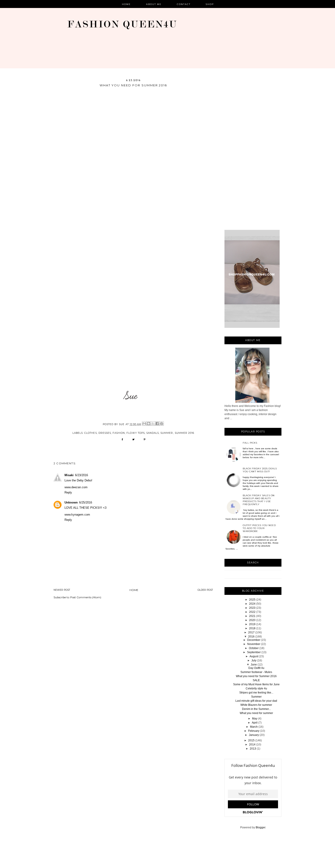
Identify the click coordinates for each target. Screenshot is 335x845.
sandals (152, 432)
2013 (253, 748)
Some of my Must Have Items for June (256, 684)
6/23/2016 (81, 475)
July (253, 660)
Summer (256, 696)
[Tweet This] (133, 440)
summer (166, 432)
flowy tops (135, 432)
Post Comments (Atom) (85, 597)
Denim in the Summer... (256, 709)
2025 (252, 599)
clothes (90, 432)
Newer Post (62, 589)
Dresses (104, 432)
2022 (252, 612)
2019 (252, 624)
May (254, 718)
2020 (252, 620)
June (254, 664)
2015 (251, 740)
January (254, 735)
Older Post (205, 589)
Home (126, 4)
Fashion (119, 432)
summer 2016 (184, 432)
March (254, 726)
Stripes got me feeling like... (256, 692)
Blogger (260, 827)
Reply (68, 492)
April (255, 722)
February (253, 730)
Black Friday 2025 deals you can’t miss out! (260, 470)
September (254, 652)
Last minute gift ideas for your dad (256, 700)
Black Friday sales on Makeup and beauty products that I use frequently (259, 500)
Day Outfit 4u (256, 668)
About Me (154, 4)
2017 (251, 632)
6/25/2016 (85, 502)
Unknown (71, 502)
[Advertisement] (252, 154)
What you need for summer (256, 713)
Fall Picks (250, 442)
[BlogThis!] (148, 423)
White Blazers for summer (256, 704)
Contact (184, 4)
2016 (251, 636)
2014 (252, 744)
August (254, 656)
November (253, 644)
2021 (252, 616)
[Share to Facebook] (157, 423)
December (253, 640)
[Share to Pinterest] (161, 423)
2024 (252, 603)
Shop (210, 4)
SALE (256, 680)
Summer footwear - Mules (256, 672)
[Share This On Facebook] (122, 440)
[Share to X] (153, 423)
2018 (252, 628)
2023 (252, 607)
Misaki (69, 475)
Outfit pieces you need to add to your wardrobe (259, 528)
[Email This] (144, 423)
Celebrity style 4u (256, 688)
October (254, 648)
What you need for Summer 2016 (256, 676)
